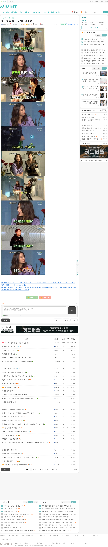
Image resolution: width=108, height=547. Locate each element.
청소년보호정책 (54, 535)
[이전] (81, 160)
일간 (25, 502)
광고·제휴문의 (66, 535)
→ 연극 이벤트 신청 (7, 331)
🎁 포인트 (84, 12)
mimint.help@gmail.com (85, 543)
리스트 (58, 320)
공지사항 (75, 535)
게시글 (98, 35)
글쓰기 (6, 320)
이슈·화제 (84, 24)
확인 (72, 310)
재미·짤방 (101, 24)
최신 (104, 68)
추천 (99, 68)
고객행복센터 (95, 535)
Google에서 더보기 (72, 24)
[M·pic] (11, 1)
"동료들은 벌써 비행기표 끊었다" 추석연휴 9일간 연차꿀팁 (90, 81)
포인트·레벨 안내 (6, 539)
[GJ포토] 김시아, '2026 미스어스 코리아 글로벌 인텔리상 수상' (90, 103)
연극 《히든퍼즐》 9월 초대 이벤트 (94, 160)
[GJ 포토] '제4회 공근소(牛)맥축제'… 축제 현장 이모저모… (90, 73)
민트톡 (84, 17)
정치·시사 (92, 24)
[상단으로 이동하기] (76, 469)
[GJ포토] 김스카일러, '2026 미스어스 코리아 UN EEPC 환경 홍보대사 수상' (90, 88)
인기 (94, 68)
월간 (35, 502)
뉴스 (44, 12)
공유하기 (56, 24)
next (77, 270)
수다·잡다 (84, 22)
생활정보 (27, 12)
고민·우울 (101, 22)
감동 (91, 22)
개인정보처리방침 (13, 535)
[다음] (106, 160)
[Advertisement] (88, 6)
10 (52, 469)
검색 (105, 12)
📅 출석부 (75, 12)
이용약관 (2, 535)
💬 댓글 (35, 24)
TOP (77, 263)
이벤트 (58, 12)
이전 (66, 320)
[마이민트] (4, 1)
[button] (91, 1)
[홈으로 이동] (8, 6)
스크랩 (62, 24)
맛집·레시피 (37, 12)
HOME (77, 261)
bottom (77, 275)
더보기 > (105, 143)
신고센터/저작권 (42, 535)
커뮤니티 (14, 12)
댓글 (77, 272)
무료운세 (51, 12)
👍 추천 (29, 24)
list (77, 268)
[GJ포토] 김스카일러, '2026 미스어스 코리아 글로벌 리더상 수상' (90, 95)
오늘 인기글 (5, 12)
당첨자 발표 (85, 535)
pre (77, 266)
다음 (74, 320)
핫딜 (20, 12)
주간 (30, 502)
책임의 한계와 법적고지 (28, 535)
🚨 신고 (41, 24)
